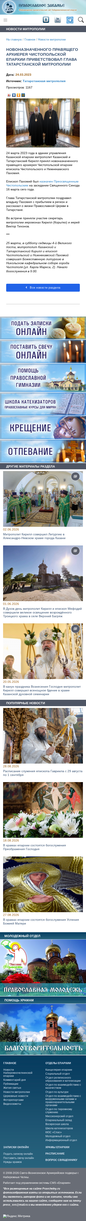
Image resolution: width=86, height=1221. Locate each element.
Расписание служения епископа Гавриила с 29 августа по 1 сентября (42, 773)
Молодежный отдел (57, 1136)
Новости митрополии (52, 39)
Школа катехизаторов (59, 1128)
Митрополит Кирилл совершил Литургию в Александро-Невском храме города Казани (34, 536)
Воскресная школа (57, 1124)
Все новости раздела (44, 287)
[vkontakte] (45, 20)
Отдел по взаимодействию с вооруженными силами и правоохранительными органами (63, 1100)
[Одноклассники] (18, 94)
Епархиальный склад (58, 1120)
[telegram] (69, 20)
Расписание (55, 1153)
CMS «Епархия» (60, 1182)
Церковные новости (15, 1096)
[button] (81, 20)
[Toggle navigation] (5, 20)
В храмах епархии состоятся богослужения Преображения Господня (34, 847)
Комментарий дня (14, 1079)
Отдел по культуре (57, 1092)
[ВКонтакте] (14, 94)
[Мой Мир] (23, 94)
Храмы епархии (57, 1147)
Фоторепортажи (13, 1099)
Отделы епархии (58, 1063)
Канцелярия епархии (58, 1069)
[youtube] (57, 20)
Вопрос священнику (61, 1160)
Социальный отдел (57, 1073)
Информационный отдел (61, 1140)
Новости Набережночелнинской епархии (17, 1072)
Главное (29, 39)
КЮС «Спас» (53, 1132)
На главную (14, 39)
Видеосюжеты (12, 1103)
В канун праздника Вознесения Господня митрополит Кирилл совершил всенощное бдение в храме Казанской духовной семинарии (42, 690)
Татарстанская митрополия (44, 81)
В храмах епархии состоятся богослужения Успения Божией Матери (41, 921)
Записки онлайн (16, 1147)
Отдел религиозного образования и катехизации (63, 1079)
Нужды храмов (12, 1162)
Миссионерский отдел (59, 1116)
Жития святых (12, 1087)
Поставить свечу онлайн (18, 1158)
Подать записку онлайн (18, 1153)
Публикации (10, 1083)
